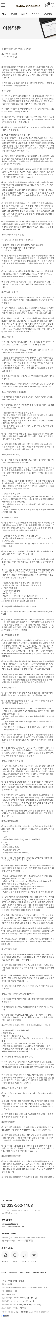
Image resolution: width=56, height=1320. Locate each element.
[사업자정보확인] (31, 1298)
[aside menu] (3, 5)
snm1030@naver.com (9, 1213)
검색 (53, 5)
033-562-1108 (20, 1205)
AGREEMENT (25, 1273)
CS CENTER (6, 1200)
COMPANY (13, 1273)
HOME (3, 1273)
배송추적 (28, 1241)
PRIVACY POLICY (40, 1273)
